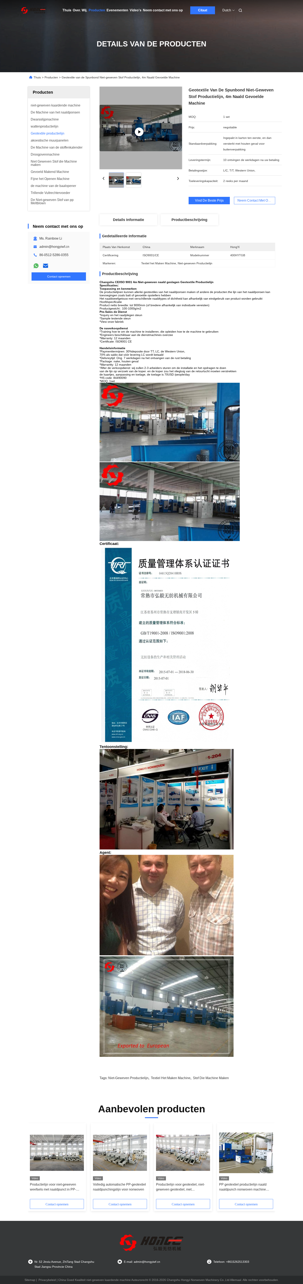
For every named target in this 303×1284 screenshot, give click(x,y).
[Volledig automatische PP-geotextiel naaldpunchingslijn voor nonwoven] (120, 1152)
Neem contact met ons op (163, 10)
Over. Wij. (80, 10)
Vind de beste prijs (209, 200)
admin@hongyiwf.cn (54, 246)
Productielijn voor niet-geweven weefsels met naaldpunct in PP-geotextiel (53, 1187)
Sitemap (30, 1280)
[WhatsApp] (36, 265)
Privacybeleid (47, 1280)
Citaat (202, 10)
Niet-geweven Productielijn (128, 1078)
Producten (97, 10)
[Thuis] (33, 10)
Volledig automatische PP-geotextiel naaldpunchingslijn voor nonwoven (119, 1187)
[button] (35, 1162)
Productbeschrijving (189, 220)
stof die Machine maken (211, 1078)
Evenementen (117, 10)
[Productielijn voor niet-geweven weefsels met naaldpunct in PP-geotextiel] (57, 1152)
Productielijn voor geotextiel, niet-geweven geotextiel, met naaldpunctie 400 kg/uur (180, 1187)
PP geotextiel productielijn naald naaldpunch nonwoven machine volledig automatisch (243, 1187)
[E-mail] (45, 265)
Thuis (66, 10)
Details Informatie (128, 220)
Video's (135, 10)
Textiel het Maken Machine (170, 1078)
